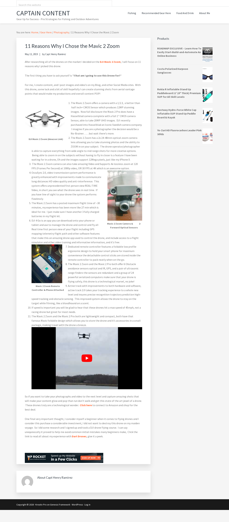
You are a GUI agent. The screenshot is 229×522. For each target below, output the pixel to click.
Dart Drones (79, 436)
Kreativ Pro (41, 504)
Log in (87, 504)
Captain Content (43, 13)
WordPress (77, 504)
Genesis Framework (60, 504)
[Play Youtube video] (87, 358)
